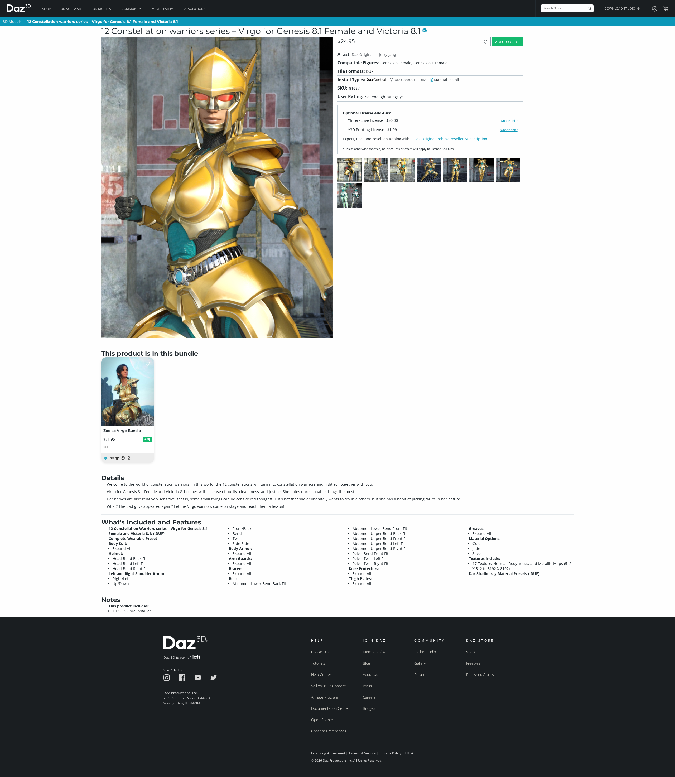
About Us (370, 674)
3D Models (102, 9)
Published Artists (480, 674)
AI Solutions (194, 9)
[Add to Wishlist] (485, 41)
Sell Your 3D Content (328, 685)
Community (131, 9)
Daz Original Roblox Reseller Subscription (450, 138)
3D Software (72, 9)
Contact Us (320, 651)
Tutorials (318, 663)
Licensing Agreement (328, 753)
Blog (366, 663)
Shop (46, 9)
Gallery (420, 663)
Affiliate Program (324, 697)
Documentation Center (330, 708)
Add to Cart (507, 41)
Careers (369, 697)
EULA (409, 753)
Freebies (473, 663)
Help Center (321, 674)
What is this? (509, 121)
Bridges (369, 708)
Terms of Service (362, 753)
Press (367, 685)
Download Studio (620, 8)
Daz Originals (363, 54)
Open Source (322, 719)
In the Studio (425, 651)
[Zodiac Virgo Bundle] (127, 391)
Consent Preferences (328, 730)
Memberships (163, 9)
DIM (422, 79)
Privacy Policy (390, 753)
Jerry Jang (387, 54)
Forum (419, 674)
